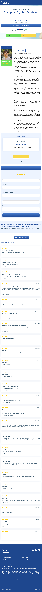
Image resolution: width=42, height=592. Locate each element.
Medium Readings (7, 564)
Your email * (11, 187)
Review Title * (5, 199)
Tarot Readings (7, 559)
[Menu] (40, 2)
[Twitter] (36, 551)
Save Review (21, 215)
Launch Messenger (29, 35)
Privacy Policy (37, 589)
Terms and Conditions (6, 589)
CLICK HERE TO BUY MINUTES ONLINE (21, 25)
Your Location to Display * (7, 192)
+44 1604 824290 (7, 582)
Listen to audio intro (20, 50)
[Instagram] (39, 551)
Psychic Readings (7, 557)
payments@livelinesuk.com (9, 584)
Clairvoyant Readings (8, 566)
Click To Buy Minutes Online (21, 156)
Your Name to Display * (7, 177)
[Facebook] (33, 551)
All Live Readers (14, 35)
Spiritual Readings (25, 559)
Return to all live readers (21, 237)
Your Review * (5, 205)
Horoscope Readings (8, 561)
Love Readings (25, 557)
